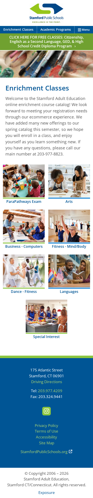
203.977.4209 (50, 390)
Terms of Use (46, 431)
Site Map (46, 442)
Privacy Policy (46, 425)
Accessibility (46, 437)
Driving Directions (46, 381)
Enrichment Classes (18, 29)
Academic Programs (55, 29)
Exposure (46, 492)
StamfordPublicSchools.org (44, 451)
